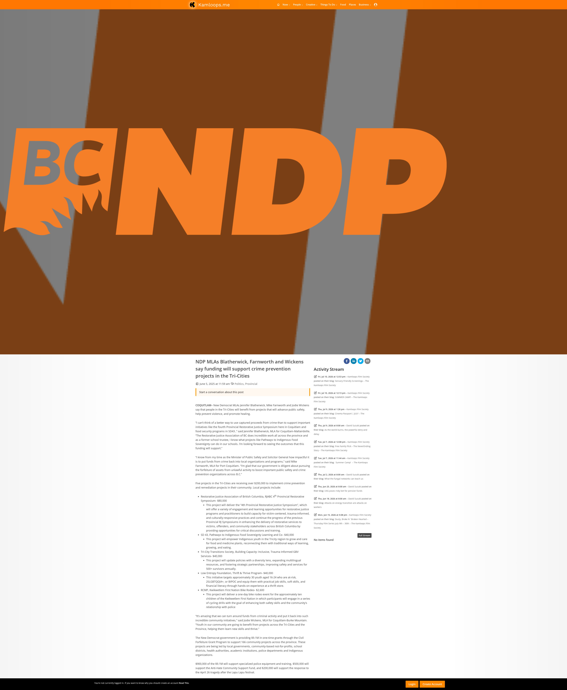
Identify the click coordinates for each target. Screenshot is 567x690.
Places (352, 4)
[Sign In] (375, 4)
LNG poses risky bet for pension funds (343, 490)
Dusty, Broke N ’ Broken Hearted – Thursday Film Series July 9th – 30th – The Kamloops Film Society (342, 523)
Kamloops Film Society (359, 376)
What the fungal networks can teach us (344, 478)
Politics (239, 384)
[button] (347, 361)
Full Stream (364, 535)
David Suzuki (352, 425)
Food (343, 4)
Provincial (251, 384)
